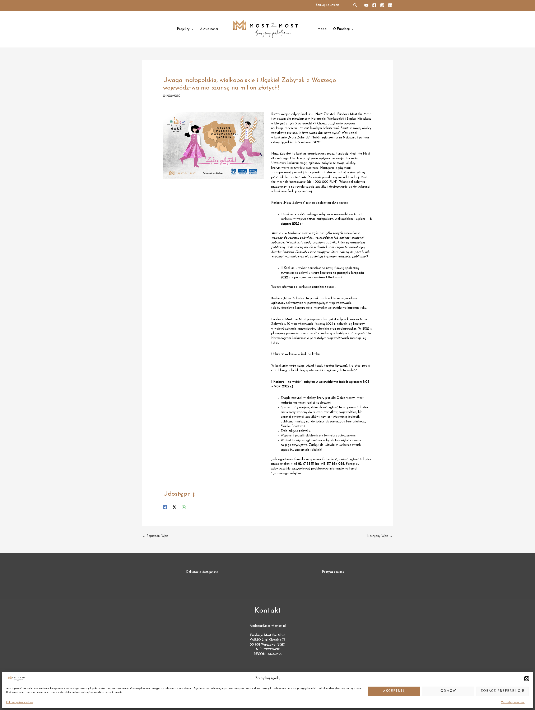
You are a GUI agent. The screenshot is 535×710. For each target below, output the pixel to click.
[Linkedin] (390, 5)
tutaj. (275, 342)
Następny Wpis (379, 536)
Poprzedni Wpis (155, 536)
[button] (527, 679)
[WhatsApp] (184, 507)
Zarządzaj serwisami (513, 702)
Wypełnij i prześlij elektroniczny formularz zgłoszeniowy (318, 435)
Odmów (448, 691)
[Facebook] (374, 5)
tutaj (330, 287)
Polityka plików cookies (19, 702)
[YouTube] (366, 5)
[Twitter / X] (174, 507)
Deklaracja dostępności (202, 572)
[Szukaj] (355, 5)
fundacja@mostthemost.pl (268, 626)
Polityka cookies (333, 572)
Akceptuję (394, 691)
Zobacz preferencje (503, 691)
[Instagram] (382, 5)
